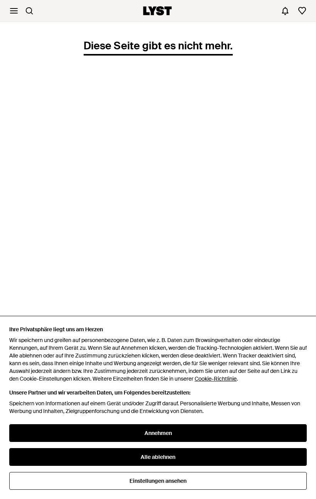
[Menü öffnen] (14, 11)
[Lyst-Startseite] (157, 10)
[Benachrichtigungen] (285, 11)
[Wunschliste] (302, 11)
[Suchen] (29, 11)
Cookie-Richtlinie (216, 378)
